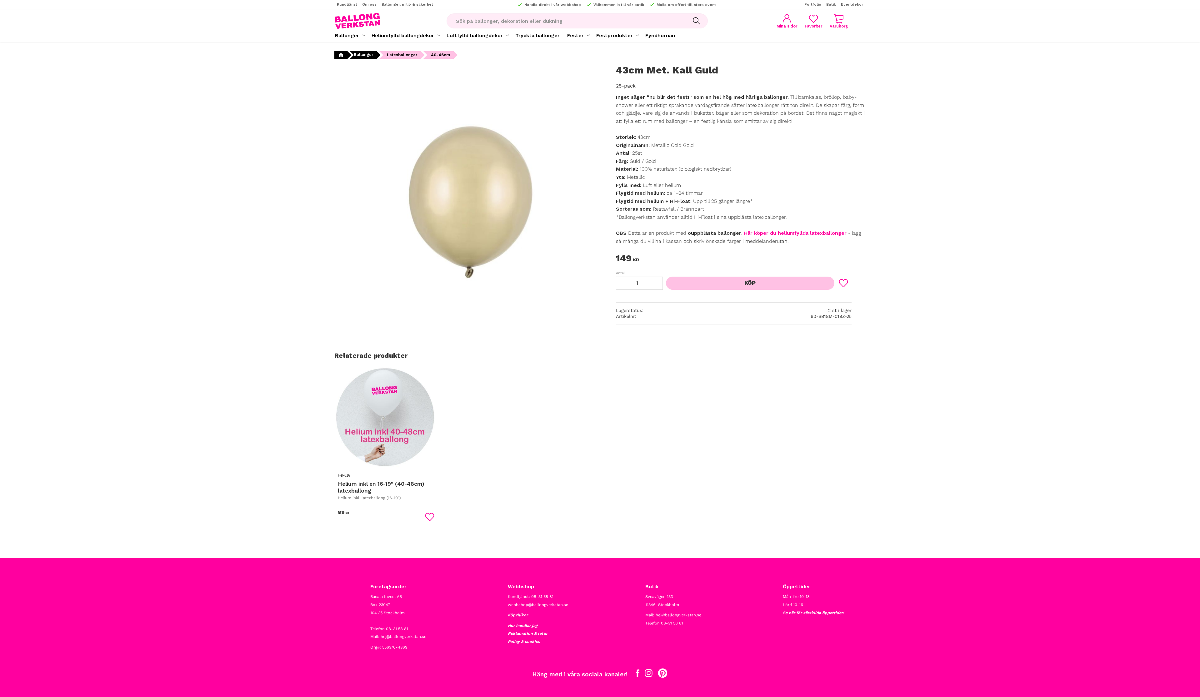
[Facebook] (637, 674)
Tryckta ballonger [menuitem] (537, 35)
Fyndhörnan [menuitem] (660, 35)
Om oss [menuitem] (369, 4)
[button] (813, 21)
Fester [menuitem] (575, 35)
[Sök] (696, 20)
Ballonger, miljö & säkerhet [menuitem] (407, 4)
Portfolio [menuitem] (812, 4)
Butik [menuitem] (831, 4)
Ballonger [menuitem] (347, 35)
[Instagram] (648, 674)
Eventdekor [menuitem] (852, 4)
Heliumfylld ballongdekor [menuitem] (403, 35)
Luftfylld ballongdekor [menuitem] (475, 35)
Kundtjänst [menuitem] (347, 4)
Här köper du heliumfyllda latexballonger (795, 233)
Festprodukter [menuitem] (614, 35)
